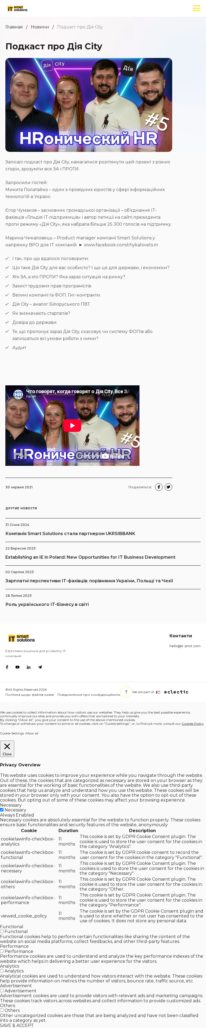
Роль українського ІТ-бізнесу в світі (47, 604)
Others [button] (7, 1005)
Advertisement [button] (16, 985)
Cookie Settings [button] (12, 733)
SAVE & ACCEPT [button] (17, 1025)
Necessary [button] (11, 805)
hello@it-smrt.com (185, 646)
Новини (40, 27)
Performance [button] (14, 946)
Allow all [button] (31, 733)
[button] (159, 487)
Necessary (15, 810)
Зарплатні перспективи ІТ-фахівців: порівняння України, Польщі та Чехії (89, 580)
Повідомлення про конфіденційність (88, 695)
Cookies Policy (193, 724)
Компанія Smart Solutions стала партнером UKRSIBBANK (70, 533)
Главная (14, 27)
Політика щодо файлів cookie (29, 695)
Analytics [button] (9, 966)
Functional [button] (11, 926)
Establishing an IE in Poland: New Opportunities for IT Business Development (90, 557)
